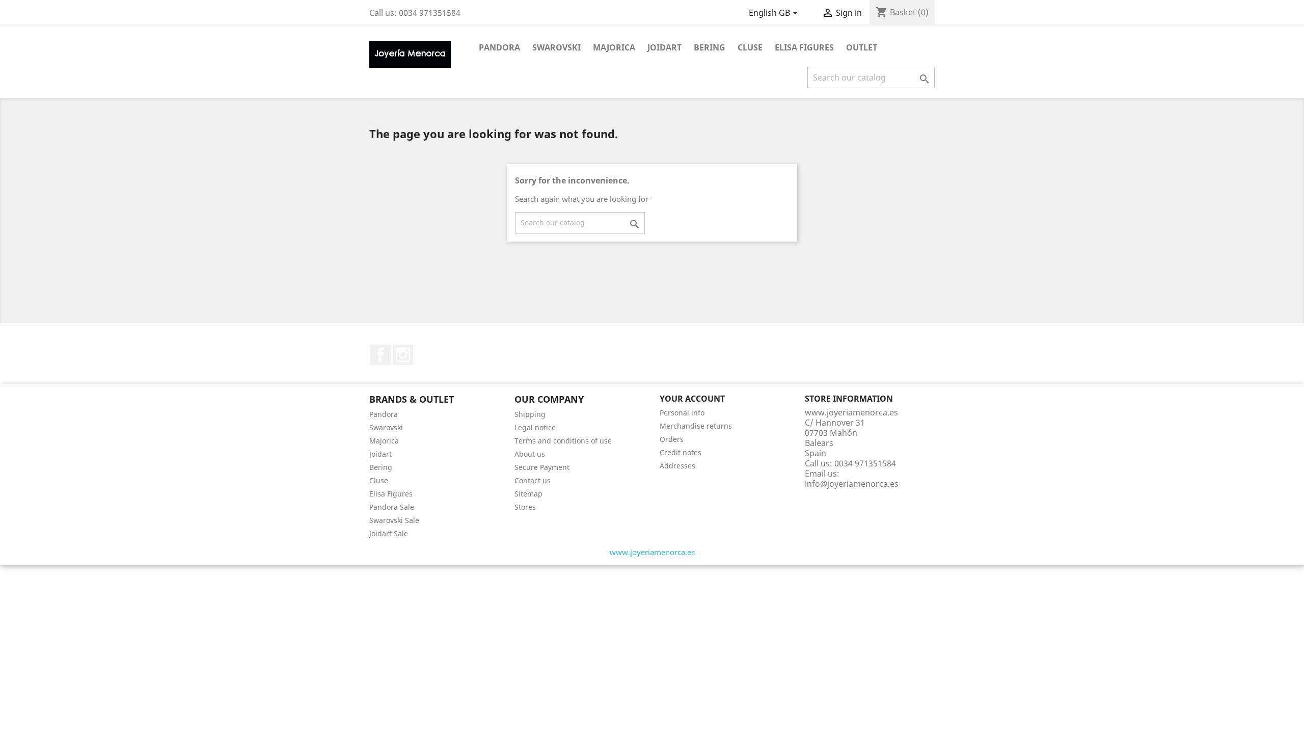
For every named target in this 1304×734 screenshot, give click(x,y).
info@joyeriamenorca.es (852, 483)
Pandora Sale (391, 507)
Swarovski (556, 47)
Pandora (499, 47)
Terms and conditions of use (563, 440)
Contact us (532, 480)
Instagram (403, 355)
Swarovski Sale (394, 520)
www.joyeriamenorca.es (652, 552)
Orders (672, 439)
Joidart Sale (388, 533)
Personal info (682, 412)
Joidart (664, 47)
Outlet (861, 47)
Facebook (380, 355)
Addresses (677, 465)
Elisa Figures (804, 47)
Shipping (530, 414)
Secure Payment (541, 467)
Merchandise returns (696, 426)
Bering (709, 47)
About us (529, 454)
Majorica (614, 47)
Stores (525, 507)
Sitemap (528, 494)
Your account (692, 398)
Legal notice (535, 427)
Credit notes (680, 452)
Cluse (750, 47)
